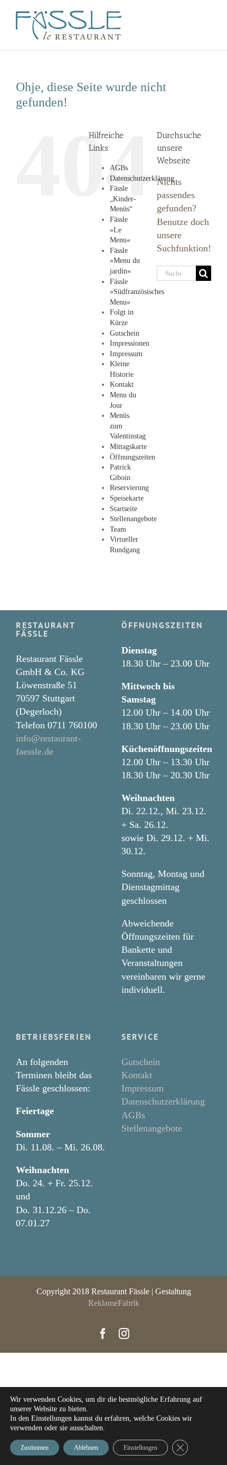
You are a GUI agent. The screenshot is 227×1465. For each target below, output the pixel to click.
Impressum (126, 354)
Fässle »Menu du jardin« (125, 261)
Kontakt (122, 384)
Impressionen (129, 343)
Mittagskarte (128, 447)
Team (118, 529)
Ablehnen (86, 1447)
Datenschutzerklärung (142, 178)
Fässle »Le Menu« (120, 230)
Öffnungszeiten (132, 457)
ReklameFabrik (113, 1302)
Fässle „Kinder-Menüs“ (123, 198)
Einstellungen (140, 1447)
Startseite (123, 509)
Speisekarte (127, 498)
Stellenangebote (133, 519)
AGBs (119, 168)
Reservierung (129, 488)
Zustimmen (35, 1447)
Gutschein (124, 333)
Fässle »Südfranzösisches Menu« (137, 292)
